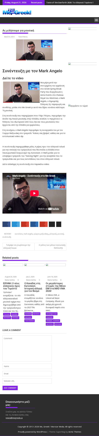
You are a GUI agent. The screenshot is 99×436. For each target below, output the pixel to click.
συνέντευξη (6, 237)
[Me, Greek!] (5, 20)
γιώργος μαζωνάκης (41, 234)
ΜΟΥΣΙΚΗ (7, 234)
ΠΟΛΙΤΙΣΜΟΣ (29, 321)
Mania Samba (10, 280)
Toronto (7, 314)
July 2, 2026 (30, 277)
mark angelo (28, 234)
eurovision (19, 234)
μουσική (60, 234)
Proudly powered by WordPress (32, 431)
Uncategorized (52, 314)
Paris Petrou (23, 37)
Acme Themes (74, 431)
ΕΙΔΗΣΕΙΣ (15, 314)
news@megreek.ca (14, 418)
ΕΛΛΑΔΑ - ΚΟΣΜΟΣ (53, 321)
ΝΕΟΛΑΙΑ (15, 318)
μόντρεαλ (52, 234)
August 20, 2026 (10, 277)
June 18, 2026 (52, 277)
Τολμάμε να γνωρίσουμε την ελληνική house (16, 246)
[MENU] (96, 20)
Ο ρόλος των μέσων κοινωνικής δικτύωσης (52, 246)
